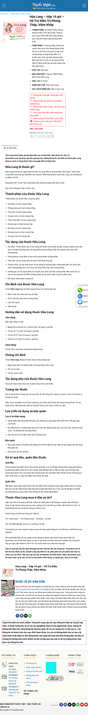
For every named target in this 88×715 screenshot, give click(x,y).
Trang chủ (4, 14)
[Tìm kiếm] (84, 6)
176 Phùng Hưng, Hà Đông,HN (13, 681)
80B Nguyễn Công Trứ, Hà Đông (14, 693)
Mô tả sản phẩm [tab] (10, 148)
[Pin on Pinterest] (48, 136)
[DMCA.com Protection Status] (51, 667)
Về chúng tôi (31, 663)
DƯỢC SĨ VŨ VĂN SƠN (30, 581)
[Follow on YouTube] (86, 705)
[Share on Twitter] (40, 136)
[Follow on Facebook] (17, 616)
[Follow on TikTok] (70, 705)
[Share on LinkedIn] (52, 136)
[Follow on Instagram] (21, 616)
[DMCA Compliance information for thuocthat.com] (54, 678)
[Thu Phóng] (3, 40)
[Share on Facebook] (36, 136)
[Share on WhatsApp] (32, 136)
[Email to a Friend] (44, 136)
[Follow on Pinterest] (82, 705)
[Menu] (4, 6)
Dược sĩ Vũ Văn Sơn (34, 671)
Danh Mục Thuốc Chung (21, 14)
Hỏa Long (9, 172)
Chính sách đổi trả (33, 667)
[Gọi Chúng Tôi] (30, 616)
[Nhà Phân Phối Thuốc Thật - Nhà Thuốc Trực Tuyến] (44, 6)
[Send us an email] (26, 616)
